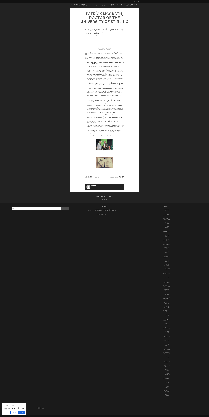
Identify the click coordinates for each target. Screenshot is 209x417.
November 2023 (166, 244)
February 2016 (166, 335)
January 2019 (167, 307)
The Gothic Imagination (94, 33)
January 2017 (167, 327)
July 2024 (167, 235)
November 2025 (166, 218)
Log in (40, 404)
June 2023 (167, 249)
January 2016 (167, 336)
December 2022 (167, 256)
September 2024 (166, 234)
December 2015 (167, 337)
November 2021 (166, 270)
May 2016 (167, 332)
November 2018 (166, 310)
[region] (14, 409)
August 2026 (166, 209)
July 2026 (167, 210)
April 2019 (167, 306)
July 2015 (167, 341)
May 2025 (167, 223)
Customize (7, 412)
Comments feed (40, 407)
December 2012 (167, 377)
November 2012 (166, 378)
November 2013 (166, 364)
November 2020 (166, 285)
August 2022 (166, 259)
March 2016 (166, 333)
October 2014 (167, 353)
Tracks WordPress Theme (100, 415)
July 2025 (167, 222)
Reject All (14, 412)
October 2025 (167, 219)
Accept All (21, 412)
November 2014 (166, 352)
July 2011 (167, 395)
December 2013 (167, 362)
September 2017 (166, 320)
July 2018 (167, 312)
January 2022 (167, 268)
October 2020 (167, 286)
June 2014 (167, 356)
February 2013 (167, 374)
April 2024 (167, 239)
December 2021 (167, 269)
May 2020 (167, 293)
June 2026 (167, 211)
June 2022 (167, 261)
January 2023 (167, 255)
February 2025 (167, 227)
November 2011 (166, 390)
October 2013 (167, 365)
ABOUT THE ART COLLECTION (127, 4)
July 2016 (167, 331)
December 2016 (166, 328)
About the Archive (115, 4)
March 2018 (166, 318)
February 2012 (167, 387)
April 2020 (167, 294)
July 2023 (167, 248)
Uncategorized (111, 11)
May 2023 (167, 251)
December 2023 (167, 243)
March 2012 (166, 386)
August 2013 (166, 366)
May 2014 (167, 357)
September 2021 (166, 273)
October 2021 (167, 272)
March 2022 (166, 265)
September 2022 (166, 257)
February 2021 (167, 281)
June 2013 (167, 369)
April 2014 (167, 358)
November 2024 (166, 231)
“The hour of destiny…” (101, 213)
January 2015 (167, 349)
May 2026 (167, 213)
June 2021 (167, 276)
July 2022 (167, 260)
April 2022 (167, 264)
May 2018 (167, 315)
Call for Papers (100, 211)
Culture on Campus (78, 4)
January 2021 (167, 282)
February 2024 (166, 240)
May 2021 (167, 277)
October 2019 (167, 299)
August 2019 (166, 302)
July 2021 (167, 274)
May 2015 (167, 344)
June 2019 (167, 303)
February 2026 (166, 215)
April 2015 (167, 345)
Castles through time (100, 209)
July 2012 (167, 382)
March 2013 (166, 373)
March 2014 (166, 360)
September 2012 (166, 379)
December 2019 (167, 297)
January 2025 (167, 228)
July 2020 (167, 290)
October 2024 (167, 232)
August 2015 (166, 340)
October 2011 (167, 391)
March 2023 (166, 253)
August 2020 (166, 289)
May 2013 (167, 370)
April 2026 (167, 214)
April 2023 (167, 252)
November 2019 (166, 298)
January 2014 (167, 361)
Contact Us (136, 4)
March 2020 (166, 295)
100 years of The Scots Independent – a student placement (101, 210)
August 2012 (166, 381)
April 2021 (167, 278)
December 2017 (167, 319)
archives (103, 11)
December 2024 (166, 230)
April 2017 (167, 323)
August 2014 (166, 354)
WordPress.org (40, 408)
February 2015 (167, 348)
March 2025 (166, 226)
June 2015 (167, 343)
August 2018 (166, 311)
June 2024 (167, 236)
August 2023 (166, 247)
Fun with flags (100, 214)
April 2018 (167, 316)
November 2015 (166, 339)
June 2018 (167, 314)
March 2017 (166, 324)
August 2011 (166, 394)
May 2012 (167, 383)
